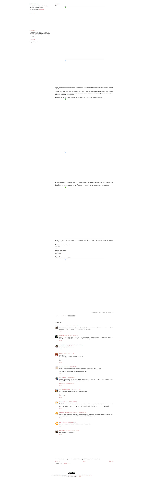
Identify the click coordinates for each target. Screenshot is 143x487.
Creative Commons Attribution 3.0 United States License (80, 475)
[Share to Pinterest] (74, 315)
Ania (60, 377)
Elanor (59, 475)
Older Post (111, 461)
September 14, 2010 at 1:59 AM (71, 335)
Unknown (61, 401)
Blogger (79, 476)
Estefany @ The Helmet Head (65, 412)
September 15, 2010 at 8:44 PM (70, 401)
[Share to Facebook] (73, 315)
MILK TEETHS (62, 395)
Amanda (61, 366)
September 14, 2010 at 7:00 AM (76, 345)
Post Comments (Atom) (65, 463)
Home (84, 461)
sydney (60, 422)
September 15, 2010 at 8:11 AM (67, 353)
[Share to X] (71, 315)
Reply (60, 331)
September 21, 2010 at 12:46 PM (72, 430)
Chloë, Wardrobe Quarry (64, 345)
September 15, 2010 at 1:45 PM (68, 377)
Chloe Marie (61, 335)
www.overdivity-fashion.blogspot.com (66, 383)
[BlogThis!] (70, 315)
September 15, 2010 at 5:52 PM (75, 389)
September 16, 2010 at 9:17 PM (69, 422)
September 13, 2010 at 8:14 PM (72, 325)
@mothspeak (41, 9)
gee (60, 353)
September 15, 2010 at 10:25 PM (79, 412)
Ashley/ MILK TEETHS (64, 389)
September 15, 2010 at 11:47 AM (69, 366)
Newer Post (57, 461)
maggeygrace (62, 325)
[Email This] (68, 315)
